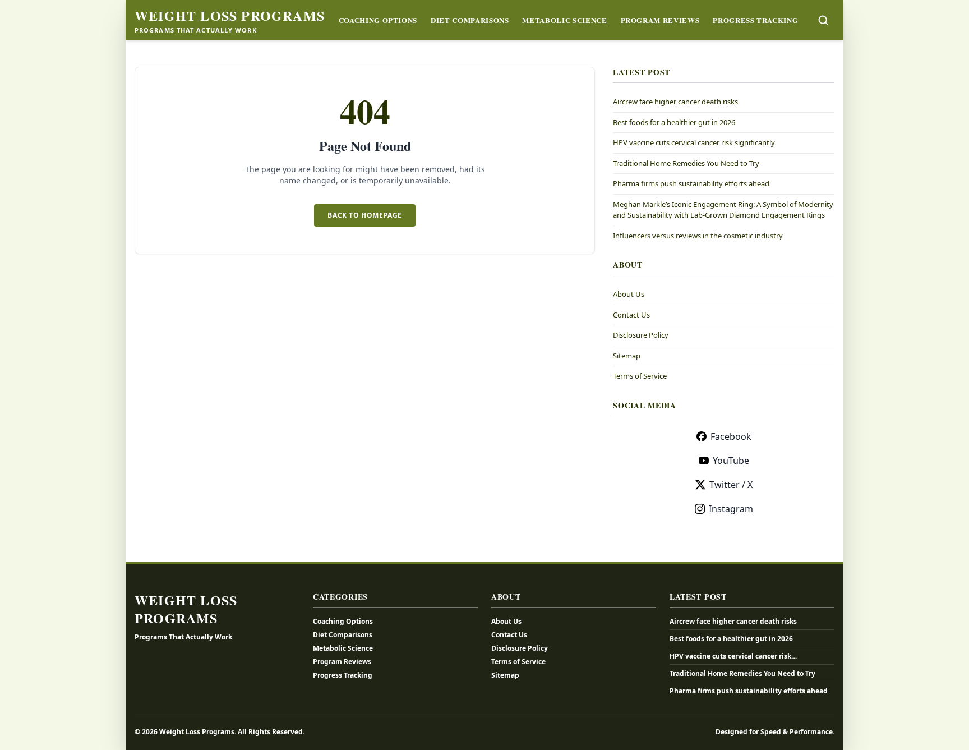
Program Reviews (660, 20)
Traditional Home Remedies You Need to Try (686, 163)
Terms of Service (640, 376)
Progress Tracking (755, 20)
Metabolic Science (564, 20)
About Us (628, 294)
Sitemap (626, 356)
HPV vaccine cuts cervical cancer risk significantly (694, 142)
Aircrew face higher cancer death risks (675, 101)
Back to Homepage (364, 215)
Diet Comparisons (470, 20)
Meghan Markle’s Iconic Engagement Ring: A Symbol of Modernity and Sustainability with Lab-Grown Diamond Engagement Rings (723, 209)
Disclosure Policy (640, 335)
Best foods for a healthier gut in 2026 (674, 122)
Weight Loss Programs (230, 16)
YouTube (731, 460)
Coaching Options (378, 20)
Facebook (730, 436)
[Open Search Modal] (823, 20)
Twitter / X (731, 484)
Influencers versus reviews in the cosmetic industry (698, 236)
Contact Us (631, 315)
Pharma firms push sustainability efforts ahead (691, 183)
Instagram (731, 509)
